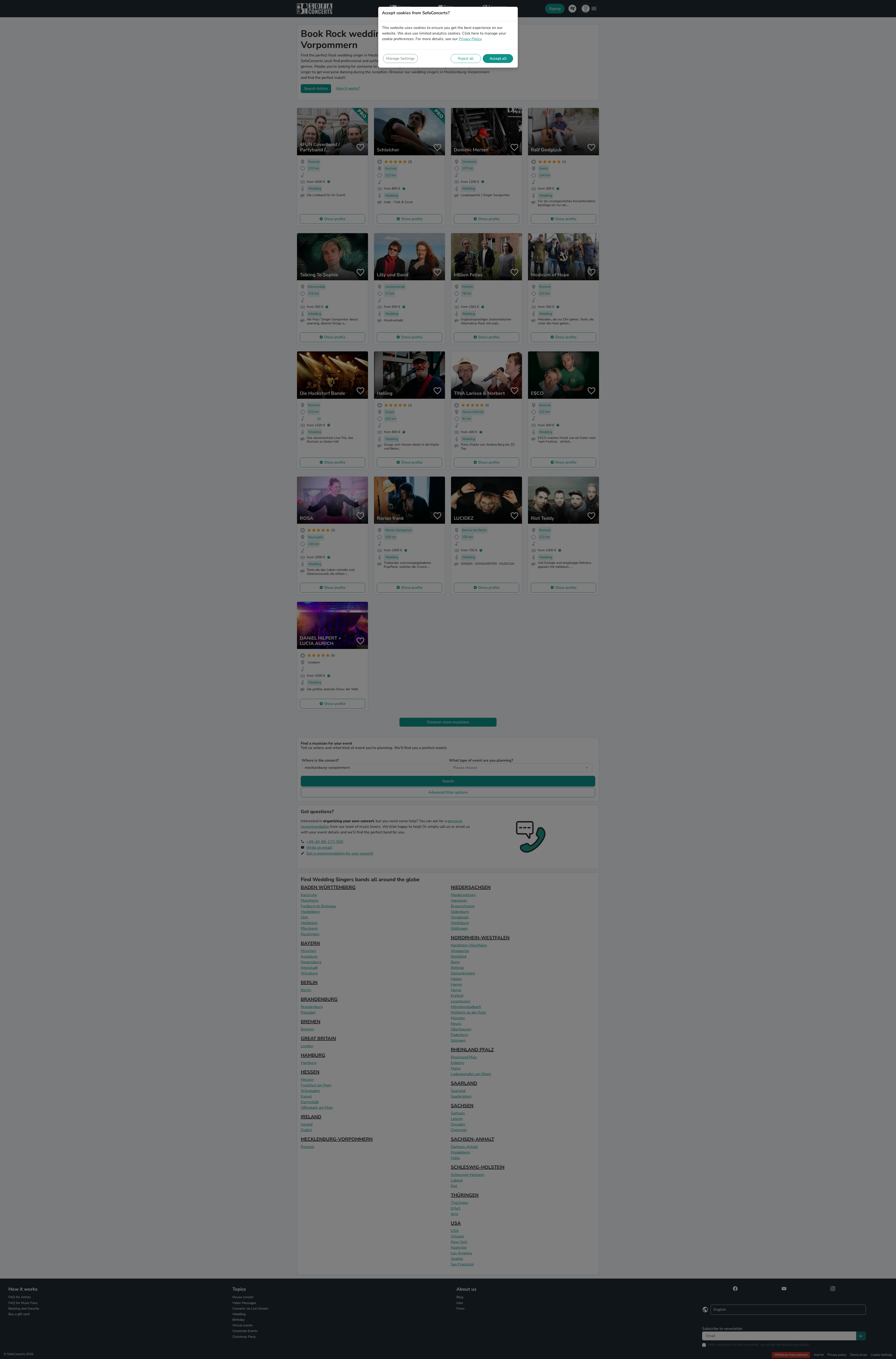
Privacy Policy (470, 39)
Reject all (466, 58)
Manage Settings (400, 58)
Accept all (498, 58)
